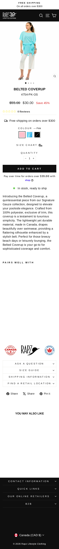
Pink (22, 135)
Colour (29, 128)
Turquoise (29, 135)
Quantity (29, 153)
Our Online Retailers (29, 496)
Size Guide (29, 370)
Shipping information (29, 377)
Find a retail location (29, 383)
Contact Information (28, 481)
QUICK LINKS (28, 489)
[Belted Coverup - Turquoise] (8, 335)
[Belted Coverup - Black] (12, 335)
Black (37, 135)
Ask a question (29, 363)
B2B (28, 504)
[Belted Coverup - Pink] (4, 335)
